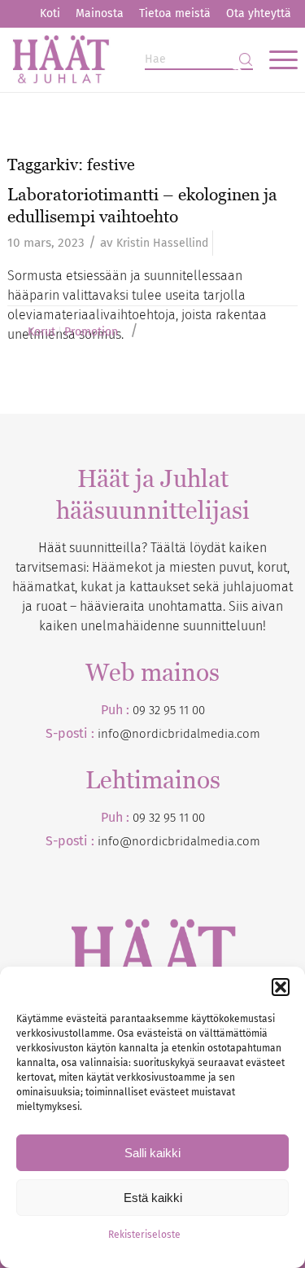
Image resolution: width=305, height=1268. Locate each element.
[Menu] (275, 59)
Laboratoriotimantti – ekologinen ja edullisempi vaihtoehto (142, 205)
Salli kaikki (152, 1153)
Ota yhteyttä (258, 13)
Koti (50, 13)
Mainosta (100, 13)
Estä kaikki (153, 1197)
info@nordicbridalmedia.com (179, 733)
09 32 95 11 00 (169, 710)
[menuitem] (50, 14)
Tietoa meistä (175, 13)
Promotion (91, 332)
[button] (280, 987)
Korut (41, 332)
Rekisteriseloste (144, 1234)
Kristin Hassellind (162, 243)
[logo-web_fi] (123, 59)
